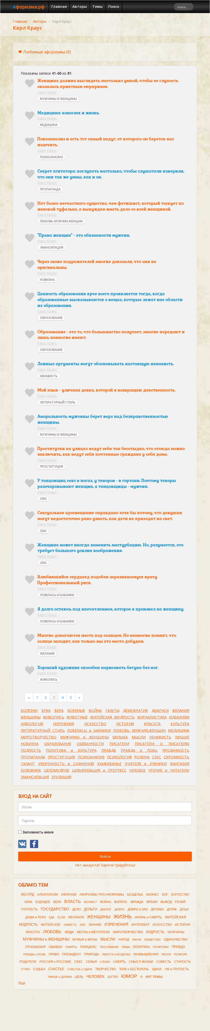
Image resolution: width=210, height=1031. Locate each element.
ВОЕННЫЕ (76, 710)
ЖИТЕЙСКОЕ (50, 924)
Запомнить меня (38, 832)
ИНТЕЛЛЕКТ (140, 924)
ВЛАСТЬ (72, 901)
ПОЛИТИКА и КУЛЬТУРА (71, 750)
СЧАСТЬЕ (56, 969)
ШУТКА (113, 977)
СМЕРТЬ (119, 962)
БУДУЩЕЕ (42, 902)
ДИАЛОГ (105, 909)
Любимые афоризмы (47, 52)
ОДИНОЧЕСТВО (175, 939)
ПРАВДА (108, 750)
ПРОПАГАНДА (50, 189)
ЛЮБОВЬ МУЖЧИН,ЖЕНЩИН (61, 221)
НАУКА (136, 939)
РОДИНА (142, 757)
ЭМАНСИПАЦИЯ (51, 247)
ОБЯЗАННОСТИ (90, 743)
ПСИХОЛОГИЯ (119, 757)
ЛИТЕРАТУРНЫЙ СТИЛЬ (58, 402)
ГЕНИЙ (180, 902)
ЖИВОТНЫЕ (77, 717)
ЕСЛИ (61, 917)
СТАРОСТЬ (182, 962)
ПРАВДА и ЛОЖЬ (139, 750)
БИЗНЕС (152, 894)
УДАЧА (157, 969)
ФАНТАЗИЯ (179, 763)
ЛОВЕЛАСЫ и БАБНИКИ (89, 730)
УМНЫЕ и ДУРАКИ (60, 976)
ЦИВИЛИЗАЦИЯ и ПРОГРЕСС (99, 770)
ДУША (184, 909)
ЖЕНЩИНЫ (30, 717)
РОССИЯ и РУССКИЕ (55, 962)
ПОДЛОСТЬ (31, 750)
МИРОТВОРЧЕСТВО (38, 737)
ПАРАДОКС (88, 947)
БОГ (165, 894)
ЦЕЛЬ (79, 977)
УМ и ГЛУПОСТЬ (177, 969)
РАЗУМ (166, 954)
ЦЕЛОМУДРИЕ (56, 770)
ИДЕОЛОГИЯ (32, 723)
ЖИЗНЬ (122, 916)
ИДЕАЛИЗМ (179, 717)
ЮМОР (129, 976)
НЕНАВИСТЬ (49, 376)
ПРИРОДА (91, 954)
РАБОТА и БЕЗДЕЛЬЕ (116, 954)
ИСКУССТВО (95, 723)
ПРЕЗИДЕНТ (71, 954)
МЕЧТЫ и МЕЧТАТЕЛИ (93, 932)
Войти (105, 856)
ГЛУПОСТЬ (29, 909)
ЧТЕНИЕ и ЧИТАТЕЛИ (168, 770)
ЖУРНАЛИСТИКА (152, 717)
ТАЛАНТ (28, 763)
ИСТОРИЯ (125, 723)
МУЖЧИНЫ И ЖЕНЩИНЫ (58, 99)
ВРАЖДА (137, 902)
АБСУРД (27, 894)
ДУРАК (172, 909)
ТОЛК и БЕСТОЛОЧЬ (134, 969)
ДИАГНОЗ (160, 710)
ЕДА (51, 917)
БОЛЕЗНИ (29, 710)
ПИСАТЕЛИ (119, 743)
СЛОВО (105, 961)
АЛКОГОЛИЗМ (47, 894)
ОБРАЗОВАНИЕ (51, 318)
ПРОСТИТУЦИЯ (51, 466)
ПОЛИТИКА (141, 947)
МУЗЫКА (120, 737)
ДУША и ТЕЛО (35, 917)
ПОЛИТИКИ (161, 946)
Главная (59, 6)
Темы (97, 6)
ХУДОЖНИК (31, 770)
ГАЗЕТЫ (112, 710)
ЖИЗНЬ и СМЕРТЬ (148, 917)
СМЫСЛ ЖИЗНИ (141, 962)
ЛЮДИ (69, 932)
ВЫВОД (166, 902)
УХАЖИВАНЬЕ (109, 763)
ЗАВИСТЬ (70, 924)
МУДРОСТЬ (155, 932)
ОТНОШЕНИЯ (35, 947)
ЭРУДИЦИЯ (61, 776)
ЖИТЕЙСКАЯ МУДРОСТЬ (112, 717)
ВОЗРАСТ (90, 901)
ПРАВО (54, 954)
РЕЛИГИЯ (180, 954)
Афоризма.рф (29, 7)
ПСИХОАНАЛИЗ (51, 157)
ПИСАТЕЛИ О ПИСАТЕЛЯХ (162, 743)
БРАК (46, 710)
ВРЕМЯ (152, 902)
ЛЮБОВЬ (52, 932)
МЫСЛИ (138, 737)
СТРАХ (25, 969)
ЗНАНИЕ (95, 924)
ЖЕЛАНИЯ (47, 653)
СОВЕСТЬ (163, 962)
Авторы (79, 6)
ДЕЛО (76, 909)
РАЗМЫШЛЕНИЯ (146, 954)
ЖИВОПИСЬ (49, 679)
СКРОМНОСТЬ (176, 757)
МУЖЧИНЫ (175, 932)
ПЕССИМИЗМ (109, 946)
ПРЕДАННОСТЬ (175, 750)
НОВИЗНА (47, 279)
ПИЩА (125, 946)
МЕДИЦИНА (49, 125)
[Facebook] (34, 844)
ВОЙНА (95, 710)
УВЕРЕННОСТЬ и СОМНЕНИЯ (66, 763)
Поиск (113, 6)
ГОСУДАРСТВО (55, 909)
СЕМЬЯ (91, 962)
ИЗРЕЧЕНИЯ (63, 723)
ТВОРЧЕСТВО (105, 969)
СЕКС (43, 498)
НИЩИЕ (182, 737)
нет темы (154, 976)
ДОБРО (119, 909)
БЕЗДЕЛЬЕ (135, 894)
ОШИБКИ (55, 947)
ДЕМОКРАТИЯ (135, 710)
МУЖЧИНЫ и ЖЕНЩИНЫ (84, 737)
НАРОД (123, 939)
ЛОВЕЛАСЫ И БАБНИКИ (57, 595)
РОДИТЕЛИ (27, 962)
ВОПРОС (121, 902)
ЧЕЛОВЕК (137, 770)
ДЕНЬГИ (90, 909)
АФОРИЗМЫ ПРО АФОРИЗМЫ (101, 894)
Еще (21, 982)
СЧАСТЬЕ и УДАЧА (79, 969)
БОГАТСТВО (180, 894)
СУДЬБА (39, 969)
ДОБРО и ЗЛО (138, 909)
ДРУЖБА (157, 909)
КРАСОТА (152, 723)
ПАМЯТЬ (71, 946)
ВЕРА (59, 710)
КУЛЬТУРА (180, 723)
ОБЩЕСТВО (152, 939)
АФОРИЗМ (68, 894)
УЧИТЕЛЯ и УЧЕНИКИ (146, 763)
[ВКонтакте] (22, 844)
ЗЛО (83, 924)
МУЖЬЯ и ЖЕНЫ (84, 939)
